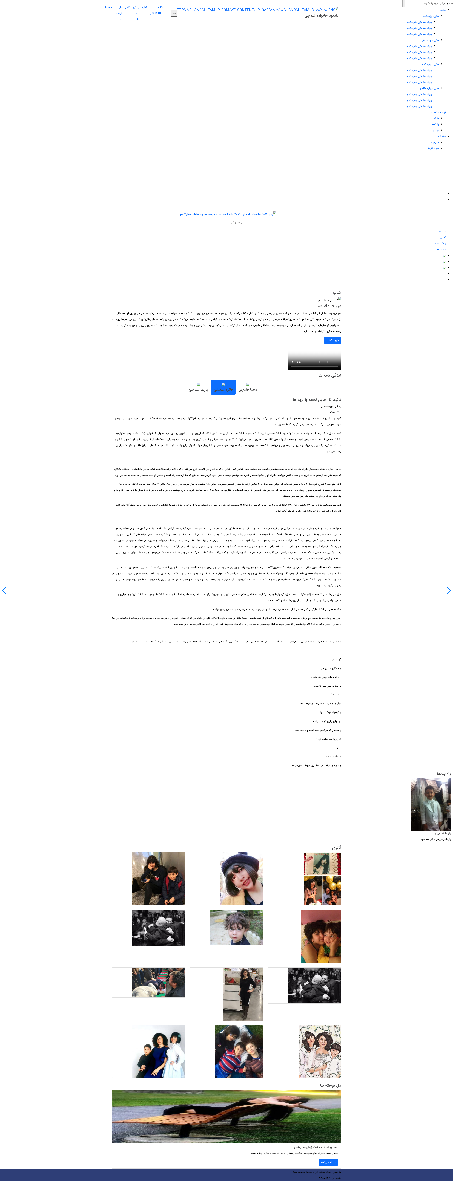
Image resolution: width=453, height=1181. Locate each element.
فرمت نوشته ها (438, 112)
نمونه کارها (433, 148)
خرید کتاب (332, 340)
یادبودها (109, 7)
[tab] (248, 387)
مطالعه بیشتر (328, 1162)
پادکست (435, 124)
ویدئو (436, 130)
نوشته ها (441, 250)
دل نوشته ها (119, 13)
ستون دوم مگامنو (430, 40)
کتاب (144, 7)
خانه (156, 10)
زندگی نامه (440, 244)
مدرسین (435, 142)
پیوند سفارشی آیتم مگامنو (419, 28)
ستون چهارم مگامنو (429, 88)
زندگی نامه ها (136, 13)
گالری (127, 7)
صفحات (442, 136)
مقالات (435, 118)
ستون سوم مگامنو (430, 64)
